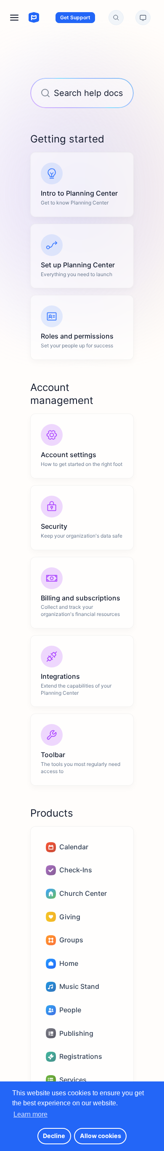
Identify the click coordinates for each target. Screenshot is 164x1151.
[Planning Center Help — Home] (26, 17)
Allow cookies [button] (100, 1135)
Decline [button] (54, 1135)
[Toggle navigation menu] (14, 17)
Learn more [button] (30, 1114)
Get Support (75, 17)
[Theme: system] (143, 17)
